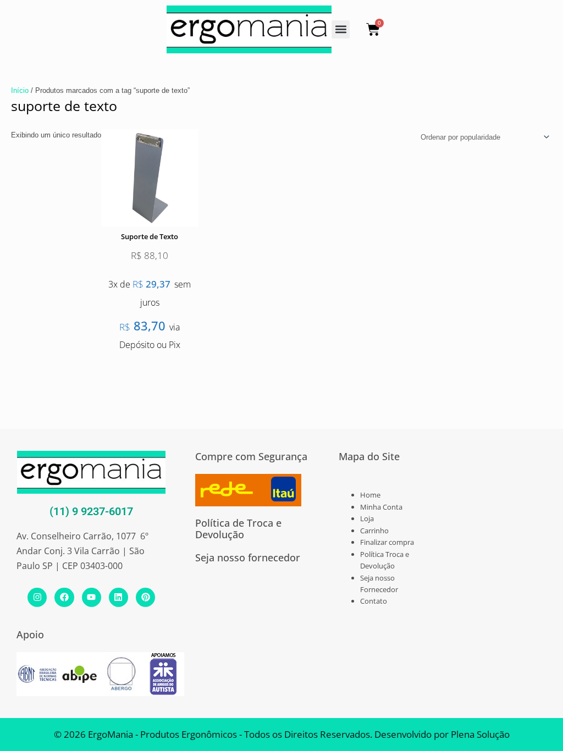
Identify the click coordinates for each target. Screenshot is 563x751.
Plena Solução (479, 734)
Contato (373, 601)
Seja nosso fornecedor (247, 557)
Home (370, 495)
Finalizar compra (387, 542)
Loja (367, 518)
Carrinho (374, 530)
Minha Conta (381, 507)
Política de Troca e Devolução (238, 529)
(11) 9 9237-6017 (91, 511)
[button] (341, 29)
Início (20, 90)
